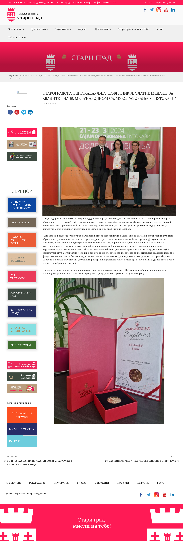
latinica (173, 2)
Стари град (13, 75)
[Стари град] (25, 21)
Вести (159, 29)
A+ (146, 2)
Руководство (38, 29)
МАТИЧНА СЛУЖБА (21, 429)
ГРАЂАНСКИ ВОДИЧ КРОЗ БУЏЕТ (18, 240)
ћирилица (161, 2)
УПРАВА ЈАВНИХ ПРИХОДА (22, 415)
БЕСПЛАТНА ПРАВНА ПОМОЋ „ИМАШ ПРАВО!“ (20, 205)
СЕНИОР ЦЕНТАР (20, 345)
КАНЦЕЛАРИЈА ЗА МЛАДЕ (21, 312)
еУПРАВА (14, 441)
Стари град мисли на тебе (133, 29)
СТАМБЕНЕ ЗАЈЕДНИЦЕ (17, 259)
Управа (82, 29)
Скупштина (62, 29)
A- (150, 2)
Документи (102, 29)
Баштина (143, 482)
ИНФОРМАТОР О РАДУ (20, 294)
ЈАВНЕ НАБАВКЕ (20, 222)
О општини (15, 29)
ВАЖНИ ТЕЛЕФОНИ (17, 277)
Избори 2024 (15, 37)
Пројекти (123, 482)
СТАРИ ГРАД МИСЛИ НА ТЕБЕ (20, 329)
